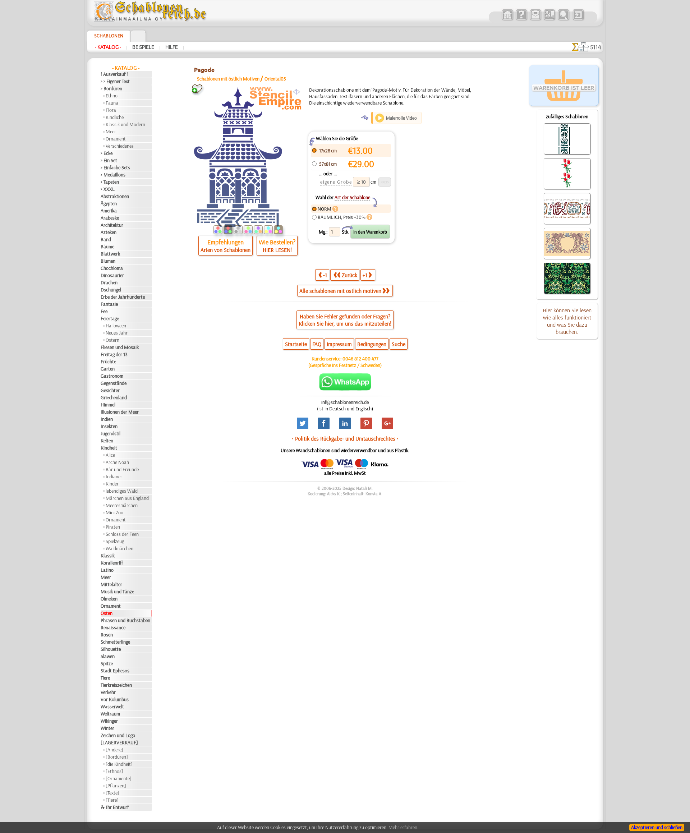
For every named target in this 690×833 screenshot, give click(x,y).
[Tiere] (112, 800)
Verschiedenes (120, 146)
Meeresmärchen (122, 505)
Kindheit (109, 448)
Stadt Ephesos (115, 670)
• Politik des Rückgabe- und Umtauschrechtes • (345, 438)
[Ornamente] (119, 778)
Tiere (105, 678)
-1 (325, 275)
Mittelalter (111, 584)
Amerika (109, 210)
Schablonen (108, 35)
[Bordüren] (117, 757)
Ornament (116, 138)
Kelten (107, 440)
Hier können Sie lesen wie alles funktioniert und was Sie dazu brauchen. (567, 321)
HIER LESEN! (277, 249)
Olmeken (109, 598)
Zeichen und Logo (118, 735)
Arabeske (110, 218)
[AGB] (549, 19)
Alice (110, 455)
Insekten (109, 426)
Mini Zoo (114, 512)
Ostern (112, 340)
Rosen (107, 634)
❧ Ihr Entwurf (115, 807)
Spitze (107, 663)
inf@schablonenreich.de (345, 402)
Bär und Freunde (122, 469)
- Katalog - (108, 47)
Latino (107, 570)
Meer (111, 131)
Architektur (112, 225)
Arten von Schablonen (225, 249)
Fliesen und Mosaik (120, 347)
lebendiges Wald (122, 491)
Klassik (108, 555)
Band (106, 239)
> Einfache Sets (115, 167)
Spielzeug (115, 541)
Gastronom (112, 376)
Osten (106, 613)
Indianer (114, 476)
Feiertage (110, 318)
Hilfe (171, 47)
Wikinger (109, 721)
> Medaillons (113, 174)
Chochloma (112, 268)
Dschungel (111, 289)
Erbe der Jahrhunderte (123, 297)
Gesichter (110, 390)
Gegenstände (113, 383)
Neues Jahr (117, 333)
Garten (108, 368)
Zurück (349, 275)
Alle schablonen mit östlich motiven (340, 290)
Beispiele (143, 47)
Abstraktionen (115, 196)
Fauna (112, 103)
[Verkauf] (507, 19)
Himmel (108, 404)
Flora (111, 110)
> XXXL (108, 189)
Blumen (108, 261)
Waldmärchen (119, 548)
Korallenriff (112, 563)
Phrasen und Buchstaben (125, 620)
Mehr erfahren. (403, 827)
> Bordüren (111, 88)
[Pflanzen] (116, 785)
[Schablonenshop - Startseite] (149, 20)
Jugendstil (110, 433)
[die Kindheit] (119, 764)
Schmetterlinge (115, 642)
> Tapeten (110, 182)
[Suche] (563, 19)
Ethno (112, 95)
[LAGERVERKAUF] (119, 742)
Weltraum (110, 713)
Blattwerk (110, 253)
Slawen (108, 656)
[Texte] (112, 793)
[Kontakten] (535, 19)
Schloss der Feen (122, 534)
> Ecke (106, 153)
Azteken (108, 232)
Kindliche (115, 117)
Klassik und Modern (125, 124)
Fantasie (109, 304)
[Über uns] (521, 19)
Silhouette (111, 649)
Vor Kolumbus (115, 699)
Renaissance (113, 627)
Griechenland (114, 397)
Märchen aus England (127, 498)
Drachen (109, 282)
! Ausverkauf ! (114, 74)
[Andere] (114, 749)
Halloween (116, 325)
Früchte (108, 361)
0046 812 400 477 (360, 358)
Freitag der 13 (114, 354)
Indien (107, 419)
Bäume (107, 246)
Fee (104, 311)
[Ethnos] (114, 771)
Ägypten (109, 203)
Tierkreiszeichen (116, 685)
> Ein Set (109, 160)
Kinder (112, 483)
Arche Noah (117, 462)
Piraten (113, 527)
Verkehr (108, 692)
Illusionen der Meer (120, 412)
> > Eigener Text (115, 81)
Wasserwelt (112, 706)
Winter (107, 728)
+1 (365, 275)
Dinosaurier (112, 275)
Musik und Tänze (117, 591)
